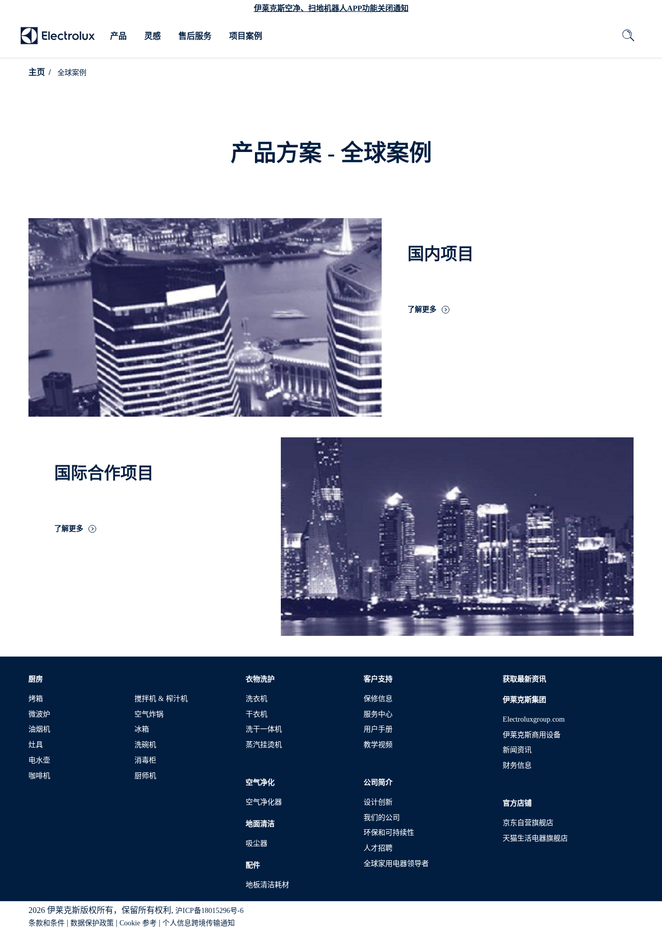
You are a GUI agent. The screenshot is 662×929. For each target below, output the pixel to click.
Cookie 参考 (138, 923)
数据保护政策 (92, 923)
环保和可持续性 (389, 832)
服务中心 (378, 714)
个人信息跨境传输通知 (198, 923)
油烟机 (39, 729)
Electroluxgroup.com (534, 719)
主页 (36, 72)
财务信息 (517, 765)
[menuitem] (118, 36)
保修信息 (378, 699)
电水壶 (39, 760)
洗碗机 (145, 745)
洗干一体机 (264, 729)
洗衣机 (256, 699)
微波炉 (39, 714)
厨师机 (145, 776)
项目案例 (245, 36)
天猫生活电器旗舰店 (535, 838)
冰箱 (141, 729)
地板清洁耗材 (267, 885)
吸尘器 (256, 843)
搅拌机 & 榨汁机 (161, 699)
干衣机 (256, 714)
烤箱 (35, 699)
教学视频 (378, 745)
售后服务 (195, 36)
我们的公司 (382, 817)
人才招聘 (378, 848)
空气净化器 (264, 802)
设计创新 (378, 802)
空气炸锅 (148, 714)
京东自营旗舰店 (528, 823)
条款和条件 (46, 923)
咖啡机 (39, 776)
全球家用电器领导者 (396, 863)
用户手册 (378, 729)
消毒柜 (145, 760)
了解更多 (422, 309)
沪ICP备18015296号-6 (209, 911)
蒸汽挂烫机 (264, 745)
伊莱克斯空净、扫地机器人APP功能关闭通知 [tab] (331, 8)
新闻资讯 (517, 750)
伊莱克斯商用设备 (532, 735)
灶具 (35, 745)
